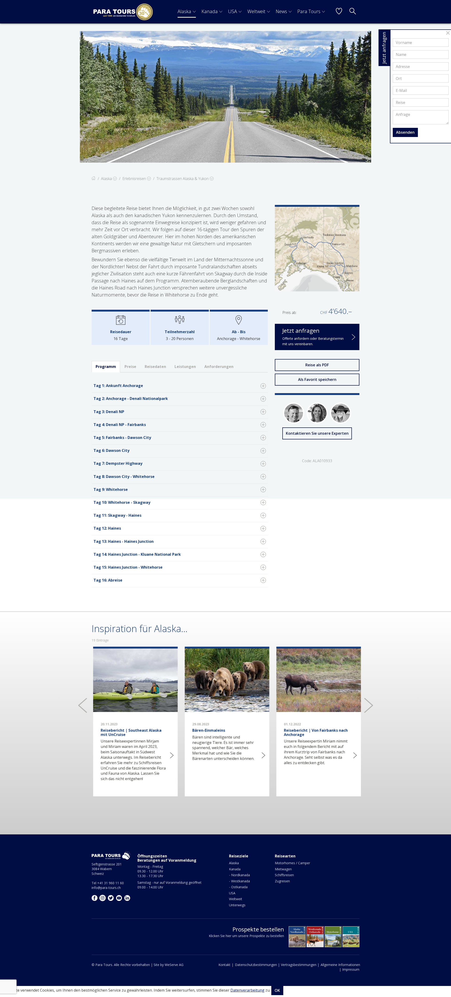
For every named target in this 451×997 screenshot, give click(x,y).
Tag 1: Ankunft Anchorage (118, 385)
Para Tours (308, 11)
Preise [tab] (130, 366)
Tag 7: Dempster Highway (117, 463)
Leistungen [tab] (185, 366)
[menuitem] (187, 11)
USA (232, 11)
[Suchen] (352, 11)
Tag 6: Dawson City (111, 450)
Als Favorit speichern (317, 379)
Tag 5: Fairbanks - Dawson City (122, 437)
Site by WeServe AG (168, 964)
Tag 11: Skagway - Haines (117, 515)
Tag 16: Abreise (107, 580)
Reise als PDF (317, 365)
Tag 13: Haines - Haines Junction (123, 541)
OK (277, 990)
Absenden (405, 132)
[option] (225, 97)
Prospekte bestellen (258, 929)
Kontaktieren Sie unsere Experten (317, 433)
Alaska (184, 11)
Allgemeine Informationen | (340, 967)
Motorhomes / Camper (292, 863)
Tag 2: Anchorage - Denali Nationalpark (130, 398)
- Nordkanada (239, 875)
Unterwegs (237, 905)
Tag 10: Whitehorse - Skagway (121, 502)
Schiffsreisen (284, 875)
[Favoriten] (339, 11)
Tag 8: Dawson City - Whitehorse (124, 476)
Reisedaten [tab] (155, 366)
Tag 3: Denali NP (108, 411)
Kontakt (224, 964)
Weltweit (256, 11)
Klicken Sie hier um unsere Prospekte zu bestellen (246, 936)
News (281, 11)
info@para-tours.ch (106, 887)
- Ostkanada (238, 887)
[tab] (180, 386)
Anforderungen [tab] (218, 366)
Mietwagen (283, 869)
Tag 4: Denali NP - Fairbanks (119, 424)
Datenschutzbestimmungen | (257, 964)
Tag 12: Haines (107, 528)
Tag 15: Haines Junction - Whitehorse (128, 567)
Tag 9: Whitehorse (110, 489)
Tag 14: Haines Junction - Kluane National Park (137, 554)
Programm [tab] (106, 366)
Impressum (350, 969)
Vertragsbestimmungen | (300, 964)
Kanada (210, 11)
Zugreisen (282, 881)
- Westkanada (239, 881)
